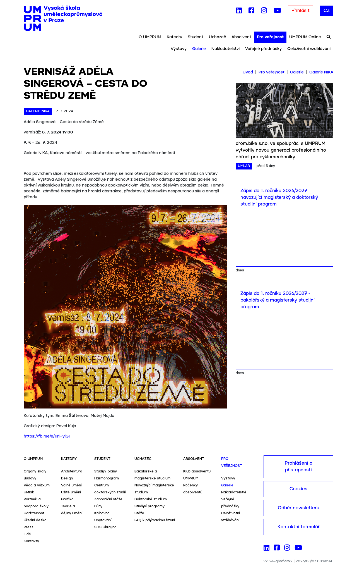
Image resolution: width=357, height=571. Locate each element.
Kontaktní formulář (299, 527)
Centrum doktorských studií (110, 489)
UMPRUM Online (305, 37)
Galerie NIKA (321, 72)
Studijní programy (149, 506)
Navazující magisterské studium (154, 489)
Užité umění (71, 492)
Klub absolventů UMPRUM (197, 475)
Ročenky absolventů (192, 489)
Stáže (139, 513)
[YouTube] (277, 12)
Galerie (199, 49)
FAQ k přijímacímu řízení (154, 520)
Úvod (248, 72)
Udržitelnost (34, 513)
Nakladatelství (225, 49)
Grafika (67, 499)
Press (28, 527)
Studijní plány (105, 471)
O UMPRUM (150, 37)
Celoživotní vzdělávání (309, 49)
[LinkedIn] (239, 12)
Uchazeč (217, 37)
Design (67, 478)
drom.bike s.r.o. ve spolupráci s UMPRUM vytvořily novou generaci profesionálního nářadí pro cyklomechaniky (281, 150)
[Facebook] (251, 12)
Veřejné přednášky (263, 49)
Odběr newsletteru (298, 508)
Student (195, 37)
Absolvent (241, 37)
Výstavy (179, 49)
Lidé (27, 534)
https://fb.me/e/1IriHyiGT (47, 436)
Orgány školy (35, 471)
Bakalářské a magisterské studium (152, 475)
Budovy (30, 478)
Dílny (98, 506)
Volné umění (71, 485)
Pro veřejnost (270, 37)
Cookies (298, 489)
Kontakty (31, 541)
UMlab (29, 492)
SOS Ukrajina (105, 527)
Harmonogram (106, 478)
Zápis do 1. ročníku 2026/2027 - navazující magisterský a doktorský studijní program (279, 197)
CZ (327, 11)
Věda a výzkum (37, 485)
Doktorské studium (150, 499)
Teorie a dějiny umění (71, 510)
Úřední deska (35, 520)
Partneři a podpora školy (36, 503)
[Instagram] (264, 12)
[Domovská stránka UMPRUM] (63, 18)
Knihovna (102, 513)
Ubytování (103, 520)
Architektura (71, 471)
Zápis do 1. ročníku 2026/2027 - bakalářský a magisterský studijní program (277, 300)
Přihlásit (300, 11)
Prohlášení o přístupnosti (298, 466)
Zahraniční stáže (108, 499)
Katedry (174, 37)
